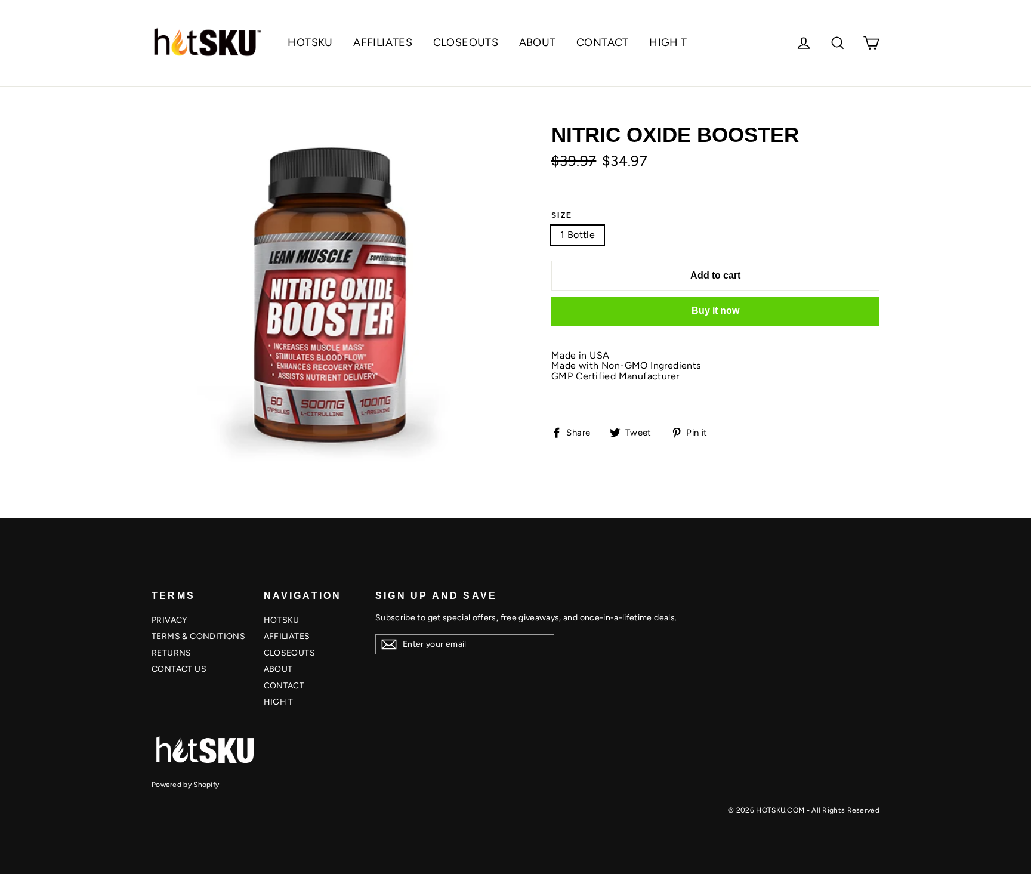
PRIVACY (169, 620)
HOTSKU (310, 42)
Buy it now (715, 310)
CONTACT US (179, 669)
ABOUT (537, 42)
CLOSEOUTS (466, 42)
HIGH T (668, 42)
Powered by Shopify (185, 784)
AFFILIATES (382, 42)
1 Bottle (577, 234)
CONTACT (602, 42)
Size (562, 215)
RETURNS (172, 653)
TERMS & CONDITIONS (198, 636)
